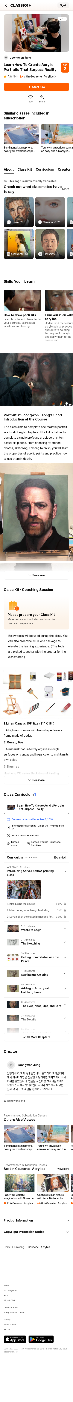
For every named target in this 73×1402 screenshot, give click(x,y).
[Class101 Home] (20, 5)
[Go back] (6, 5)
